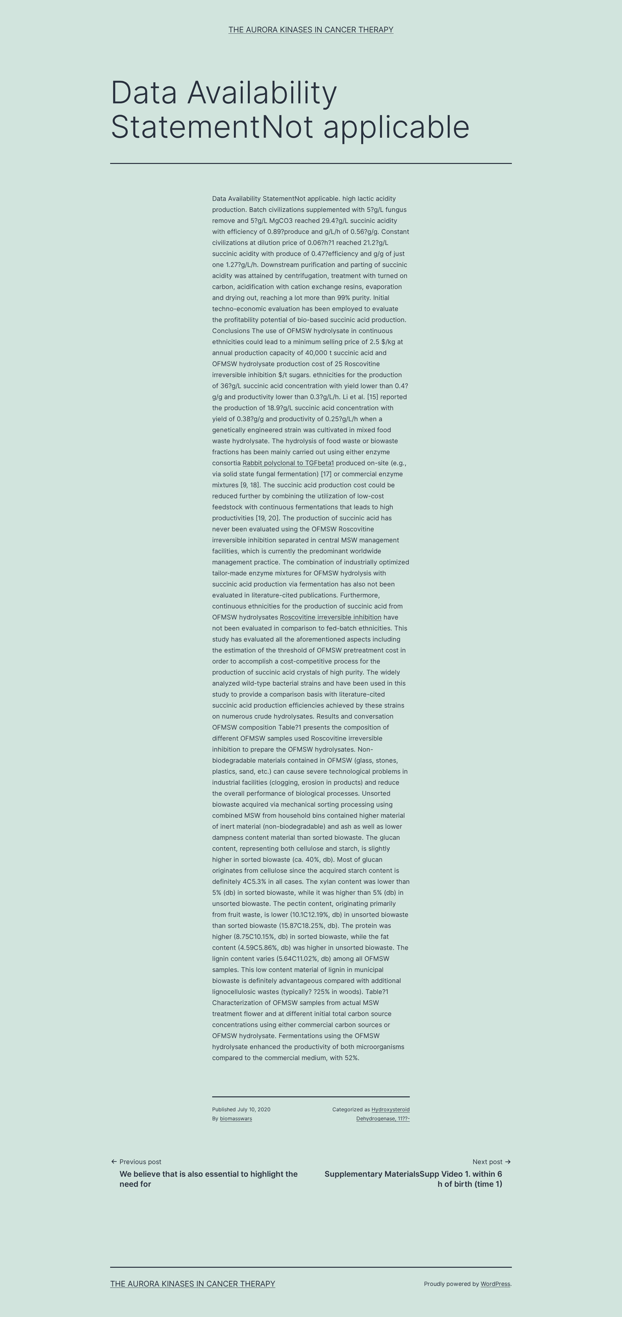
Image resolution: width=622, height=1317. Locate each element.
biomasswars (236, 1118)
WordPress (495, 1283)
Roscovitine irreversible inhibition (331, 617)
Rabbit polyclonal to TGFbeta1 (288, 463)
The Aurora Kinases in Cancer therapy (311, 29)
